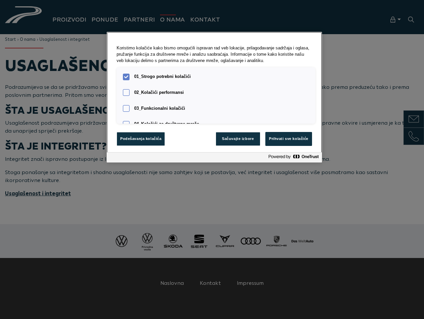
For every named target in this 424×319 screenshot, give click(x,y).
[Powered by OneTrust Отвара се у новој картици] (293, 158)
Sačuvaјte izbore (238, 139)
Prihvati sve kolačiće (288, 139)
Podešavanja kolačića (140, 139)
